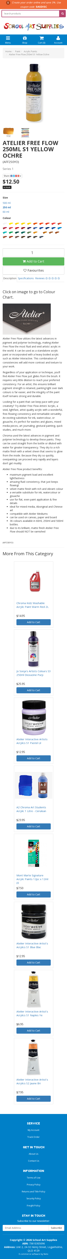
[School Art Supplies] (33, 24)
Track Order (33, 1137)
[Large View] (8, 132)
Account (58, 42)
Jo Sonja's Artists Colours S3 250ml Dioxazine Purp (33, 673)
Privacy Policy (33, 1184)
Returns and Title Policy (33, 1191)
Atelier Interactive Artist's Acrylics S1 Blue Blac (32, 945)
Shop (24, 42)
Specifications (26, 278)
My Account (33, 1130)
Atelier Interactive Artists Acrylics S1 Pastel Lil (32, 741)
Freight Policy (33, 1205)
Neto (46, 1254)
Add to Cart (35, 261)
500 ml (7, 203)
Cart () (41, 42)
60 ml (6, 211)
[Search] (62, 13)
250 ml (7, 207)
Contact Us (33, 1160)
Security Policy (33, 1198)
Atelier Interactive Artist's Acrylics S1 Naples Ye (32, 1013)
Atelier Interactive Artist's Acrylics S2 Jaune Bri (32, 1081)
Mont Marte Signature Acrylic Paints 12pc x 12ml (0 (32, 879)
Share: (7, 175)
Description (9, 278)
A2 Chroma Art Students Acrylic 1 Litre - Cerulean (31, 809)
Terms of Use (33, 1177)
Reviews (40, 278)
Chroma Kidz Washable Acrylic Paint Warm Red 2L (32, 605)
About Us (33, 1153)
